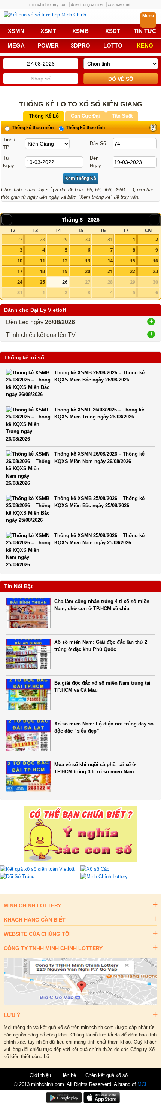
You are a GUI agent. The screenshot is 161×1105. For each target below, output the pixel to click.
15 (132, 260)
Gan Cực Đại (85, 116)
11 (42, 260)
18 (42, 271)
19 (64, 271)
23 (155, 271)
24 (19, 281)
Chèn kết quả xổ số (106, 1075)
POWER (48, 45)
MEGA (16, 45)
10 (19, 260)
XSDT (112, 31)
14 (110, 260)
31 (110, 239)
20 (87, 271)
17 (19, 271)
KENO (145, 45)
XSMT (48, 31)
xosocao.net (119, 4)
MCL (142, 1084)
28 (42, 239)
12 (64, 260)
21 (110, 271)
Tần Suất (122, 116)
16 (155, 260)
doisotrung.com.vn (87, 4)
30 (87, 239)
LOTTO (112, 45)
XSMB (80, 31)
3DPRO (80, 45)
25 (42, 281)
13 (87, 260)
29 (64, 239)
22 (132, 271)
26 (64, 281)
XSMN (16, 31)
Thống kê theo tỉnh (85, 127)
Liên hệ (68, 1075)
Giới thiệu (40, 1075)
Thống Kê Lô (44, 116)
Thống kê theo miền (32, 127)
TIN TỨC (145, 31)
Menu (148, 15)
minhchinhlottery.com (48, 4)
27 (19, 239)
